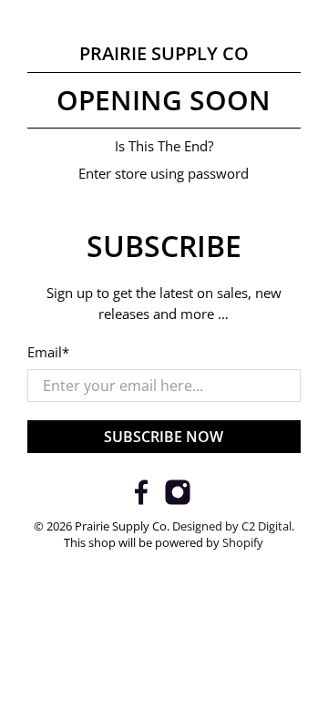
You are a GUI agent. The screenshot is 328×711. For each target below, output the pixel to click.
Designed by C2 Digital (232, 526)
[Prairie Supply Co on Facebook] (141, 500)
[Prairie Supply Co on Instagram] (177, 500)
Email (48, 352)
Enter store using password (163, 173)
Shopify (242, 543)
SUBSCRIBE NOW (163, 437)
